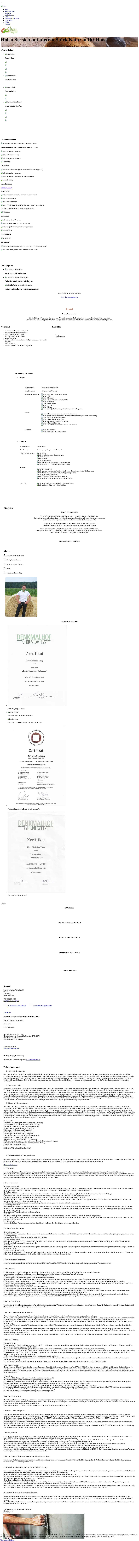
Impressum (7, 1012)
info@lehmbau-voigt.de (11, 1001)
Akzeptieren (4, 1540)
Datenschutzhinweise (10, 1165)
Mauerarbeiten (9, 11)
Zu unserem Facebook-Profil (16, 1005)
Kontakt (7, 24)
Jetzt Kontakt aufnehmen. (69, 297)
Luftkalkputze (9, 15)
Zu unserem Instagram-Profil (42, 1005)
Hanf (6, 17)
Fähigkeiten (8, 20)
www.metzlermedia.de (33, 1060)
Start (6, 9)
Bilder (7, 22)
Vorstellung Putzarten (12, 18)
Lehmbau (8, 13)
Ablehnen (11, 1540)
